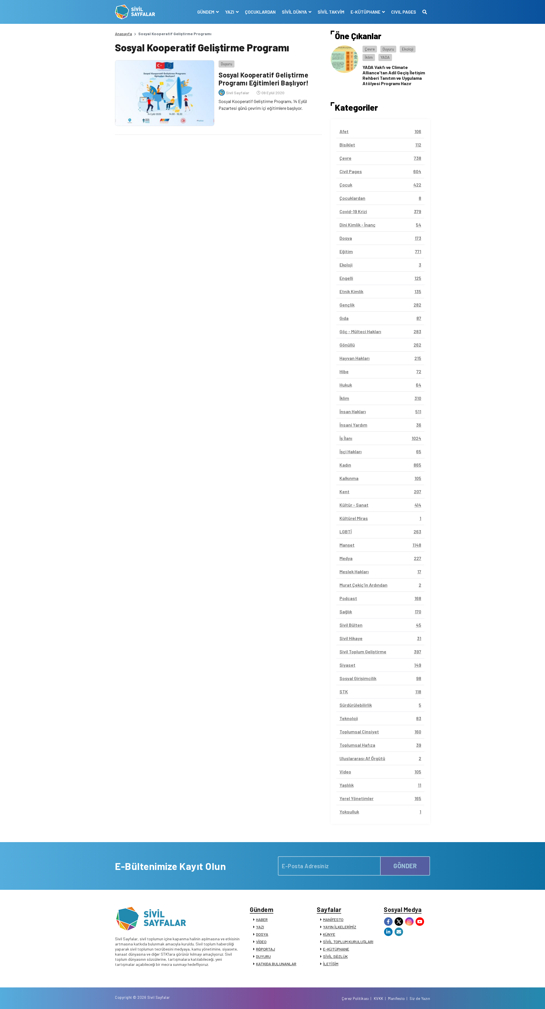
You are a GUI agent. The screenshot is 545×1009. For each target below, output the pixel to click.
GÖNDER (405, 865)
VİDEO (261, 941)
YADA (385, 57)
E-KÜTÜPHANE (336, 949)
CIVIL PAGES (403, 11)
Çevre (370, 49)
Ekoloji (407, 49)
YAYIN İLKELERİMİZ (339, 926)
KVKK (378, 998)
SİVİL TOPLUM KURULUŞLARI (348, 941)
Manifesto (396, 998)
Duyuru (226, 63)
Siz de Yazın (420, 998)
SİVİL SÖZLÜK (335, 956)
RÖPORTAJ (265, 949)
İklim (369, 57)
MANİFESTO (333, 919)
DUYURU (263, 956)
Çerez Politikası (355, 998)
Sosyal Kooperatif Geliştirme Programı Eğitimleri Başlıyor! (264, 79)
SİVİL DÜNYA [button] (295, 11)
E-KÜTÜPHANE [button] (366, 11)
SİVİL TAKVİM (331, 11)
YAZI (260, 926)
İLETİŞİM (330, 963)
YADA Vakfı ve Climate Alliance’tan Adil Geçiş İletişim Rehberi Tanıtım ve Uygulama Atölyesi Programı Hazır (393, 75)
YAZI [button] (230, 11)
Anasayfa (123, 33)
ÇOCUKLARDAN (260, 11)
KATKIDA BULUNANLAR (276, 963)
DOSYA (262, 934)
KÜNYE (329, 934)
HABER (262, 919)
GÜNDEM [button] (206, 11)
